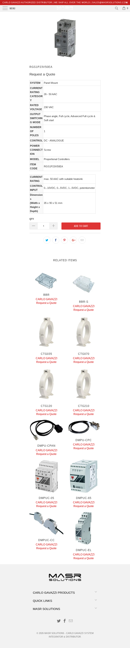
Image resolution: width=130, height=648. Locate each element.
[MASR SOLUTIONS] (65, 8)
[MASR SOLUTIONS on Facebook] (64, 621)
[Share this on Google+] (73, 240)
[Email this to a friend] (82, 240)
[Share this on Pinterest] (64, 240)
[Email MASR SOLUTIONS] (70, 621)
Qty (31, 219)
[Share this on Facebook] (55, 240)
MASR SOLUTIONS (54, 633)
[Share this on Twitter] (46, 240)
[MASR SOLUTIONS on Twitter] (58, 621)
